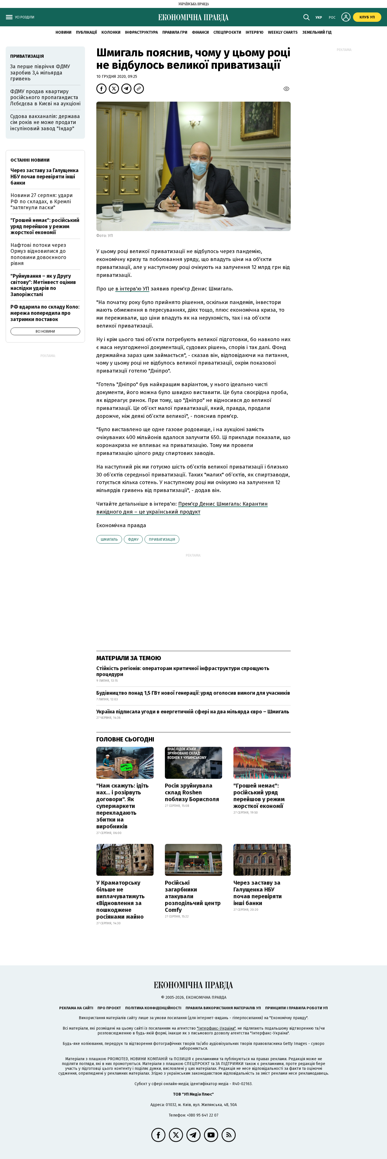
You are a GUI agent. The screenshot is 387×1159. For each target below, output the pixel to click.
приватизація (162, 539)
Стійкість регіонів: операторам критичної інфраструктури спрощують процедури (182, 671)
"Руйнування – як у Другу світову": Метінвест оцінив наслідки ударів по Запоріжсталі (43, 285)
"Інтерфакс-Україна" (216, 1028)
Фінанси (200, 32)
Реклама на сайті (76, 1008)
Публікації (86, 32)
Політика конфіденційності (153, 1008)
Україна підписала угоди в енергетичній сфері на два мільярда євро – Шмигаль (192, 712)
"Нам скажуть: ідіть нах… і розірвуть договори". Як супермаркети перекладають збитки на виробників (122, 806)
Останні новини (30, 160)
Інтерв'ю (254, 32)
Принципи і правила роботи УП (296, 1008)
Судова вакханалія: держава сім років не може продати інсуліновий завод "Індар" (45, 122)
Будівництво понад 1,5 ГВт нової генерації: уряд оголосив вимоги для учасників (193, 693)
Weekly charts (283, 32)
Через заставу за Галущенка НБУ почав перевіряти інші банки (257, 892)
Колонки (110, 32)
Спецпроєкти (227, 32)
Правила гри (174, 32)
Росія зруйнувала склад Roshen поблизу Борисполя (192, 792)
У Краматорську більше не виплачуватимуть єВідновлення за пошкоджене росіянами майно (120, 899)
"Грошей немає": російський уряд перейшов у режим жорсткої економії (259, 795)
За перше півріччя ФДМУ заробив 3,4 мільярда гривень (40, 72)
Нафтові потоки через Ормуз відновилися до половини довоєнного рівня (38, 254)
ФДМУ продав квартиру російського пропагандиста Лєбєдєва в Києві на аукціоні (45, 97)
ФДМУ (133, 539)
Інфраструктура (141, 32)
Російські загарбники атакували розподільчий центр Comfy (193, 896)
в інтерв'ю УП (132, 288)
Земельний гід (317, 32)
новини (63, 32)
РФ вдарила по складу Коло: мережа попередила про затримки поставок (44, 313)
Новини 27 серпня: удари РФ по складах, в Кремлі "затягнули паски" (41, 201)
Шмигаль (109, 539)
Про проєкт (109, 1008)
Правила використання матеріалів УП (223, 1008)
